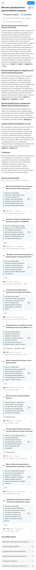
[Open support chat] (32, 566)
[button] (31, 3)
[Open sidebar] (3, 3)
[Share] (31, 7)
